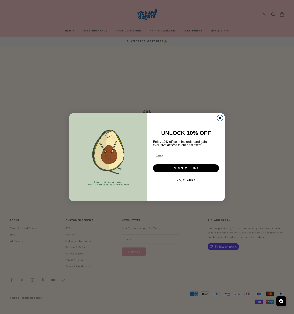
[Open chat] (281, 301)
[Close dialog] (220, 118)
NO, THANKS (186, 180)
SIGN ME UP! (186, 168)
